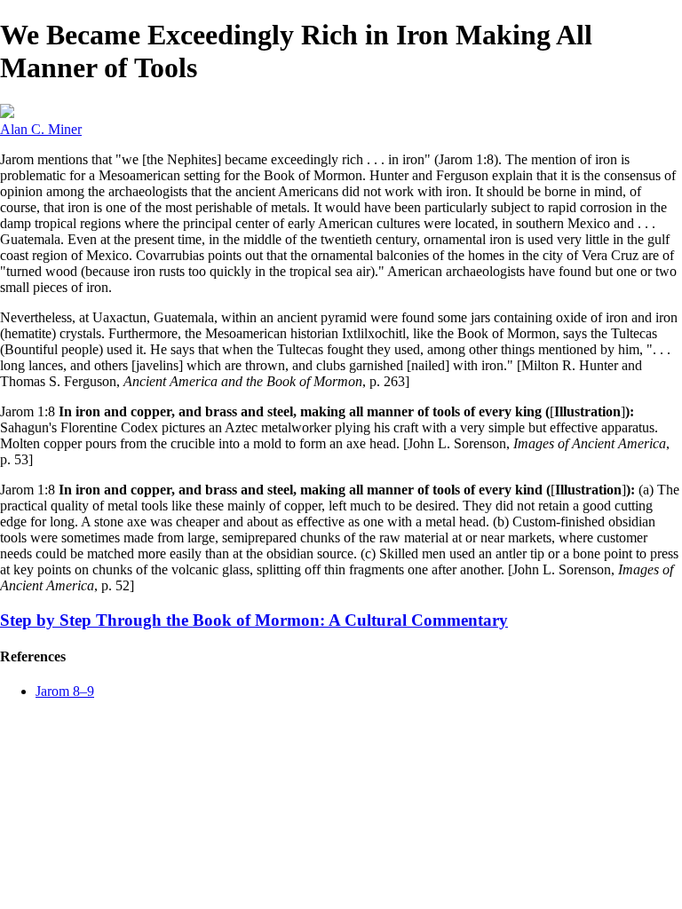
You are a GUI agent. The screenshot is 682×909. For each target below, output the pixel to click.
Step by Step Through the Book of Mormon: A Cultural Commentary (254, 620)
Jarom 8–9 (65, 691)
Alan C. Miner (41, 129)
